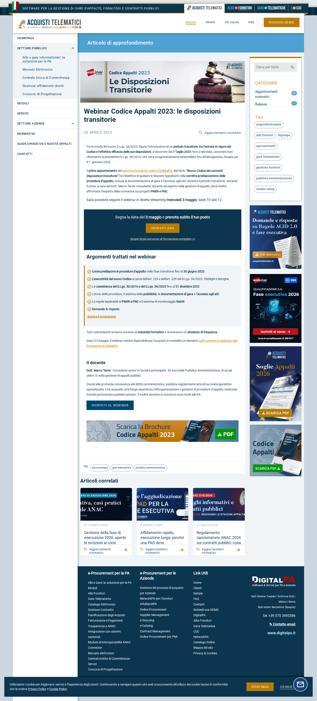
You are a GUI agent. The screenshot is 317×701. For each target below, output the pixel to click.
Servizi (92, 664)
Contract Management (155, 631)
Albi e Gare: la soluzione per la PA (110, 582)
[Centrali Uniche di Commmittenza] (296, 8)
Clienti (197, 588)
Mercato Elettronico (37, 69)
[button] (162, 228)
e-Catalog (146, 625)
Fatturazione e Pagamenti (105, 620)
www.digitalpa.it (281, 633)
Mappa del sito (203, 647)
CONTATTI (24, 154)
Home (197, 582)
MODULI (23, 103)
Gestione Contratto (101, 609)
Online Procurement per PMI (158, 636)
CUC (196, 631)
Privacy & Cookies (205, 653)
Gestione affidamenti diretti (43, 86)
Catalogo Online (204, 642)
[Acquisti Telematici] (204, 9)
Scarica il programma (101, 316)
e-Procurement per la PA (109, 573)
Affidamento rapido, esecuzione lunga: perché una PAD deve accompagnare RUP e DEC (162, 542)
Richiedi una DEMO (206, 609)
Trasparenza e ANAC (102, 626)
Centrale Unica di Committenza (45, 78)
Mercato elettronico (101, 653)
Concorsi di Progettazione (42, 94)
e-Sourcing (147, 620)
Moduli (92, 588)
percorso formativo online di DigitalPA (147, 170)
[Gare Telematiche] (271, 8)
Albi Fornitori (96, 593)
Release (261, 104)
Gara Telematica (204, 626)
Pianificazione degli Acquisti (106, 615)
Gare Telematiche (99, 598)
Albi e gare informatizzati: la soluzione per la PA (43, 59)
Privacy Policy (37, 689)
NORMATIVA (26, 133)
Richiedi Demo (281, 22)
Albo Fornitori (202, 620)
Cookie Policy (58, 689)
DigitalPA (199, 615)
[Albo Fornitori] (239, 8)
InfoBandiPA (148, 604)
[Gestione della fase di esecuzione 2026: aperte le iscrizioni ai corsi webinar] (106, 504)
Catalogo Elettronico (101, 604)
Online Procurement (153, 609)
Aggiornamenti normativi (222, 133)
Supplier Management (154, 615)
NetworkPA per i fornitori (156, 598)
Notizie (198, 593)
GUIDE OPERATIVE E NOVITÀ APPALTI (44, 143)
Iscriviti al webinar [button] (110, 405)
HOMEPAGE (25, 38)
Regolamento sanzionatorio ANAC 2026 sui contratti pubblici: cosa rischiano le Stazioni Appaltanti (219, 542)
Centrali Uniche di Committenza (109, 658)
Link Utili (200, 573)
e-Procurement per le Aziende (158, 575)
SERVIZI (23, 113)
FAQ (196, 598)
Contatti (198, 604)
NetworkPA (201, 637)
